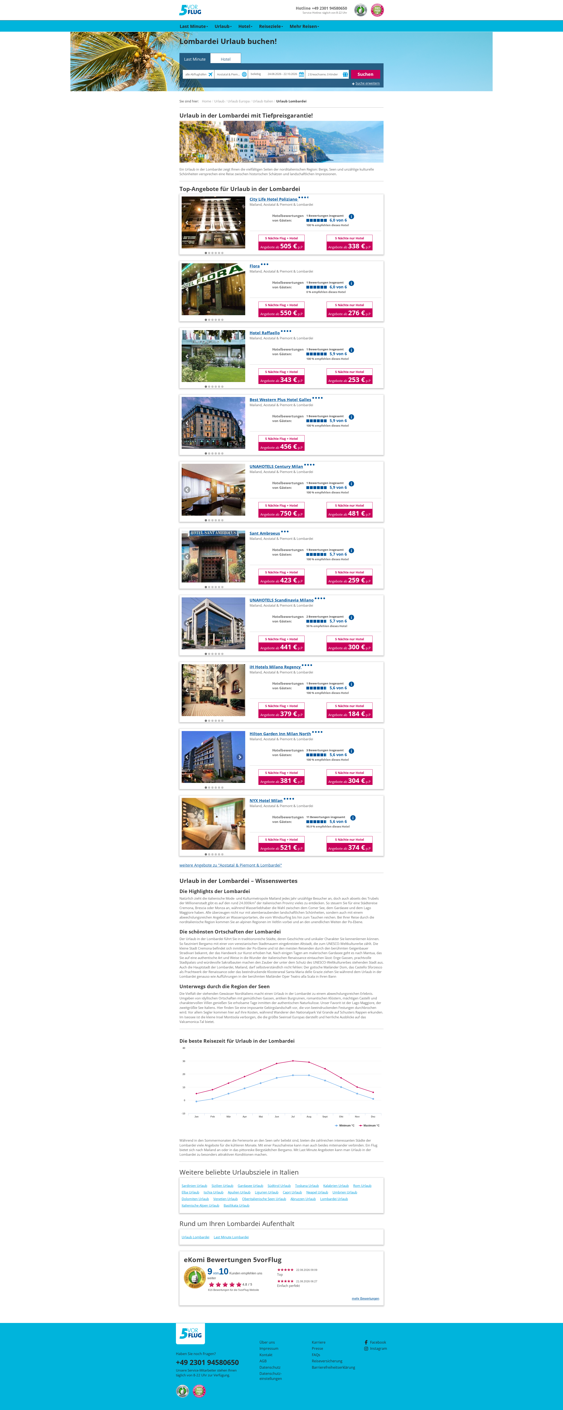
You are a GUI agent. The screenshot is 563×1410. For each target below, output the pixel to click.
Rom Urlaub (362, 1185)
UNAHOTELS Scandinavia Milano (282, 600)
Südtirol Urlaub (279, 1185)
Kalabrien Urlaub (336, 1185)
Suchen (365, 74)
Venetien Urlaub (225, 1199)
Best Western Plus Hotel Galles (280, 399)
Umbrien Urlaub (345, 1192)
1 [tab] (206, 253)
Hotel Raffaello (265, 332)
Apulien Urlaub (239, 1192)
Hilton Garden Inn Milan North (280, 733)
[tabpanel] (213, 222)
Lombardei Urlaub (334, 1199)
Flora (255, 266)
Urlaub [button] (222, 26)
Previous (187, 222)
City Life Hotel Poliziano (274, 199)
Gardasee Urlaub (250, 1185)
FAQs (316, 1354)
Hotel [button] (244, 26)
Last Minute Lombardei (231, 1237)
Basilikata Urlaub (236, 1205)
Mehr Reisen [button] (303, 26)
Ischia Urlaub (213, 1192)
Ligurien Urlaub (266, 1192)
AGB (263, 1361)
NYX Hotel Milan (266, 800)
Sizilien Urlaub (222, 1185)
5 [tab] (219, 253)
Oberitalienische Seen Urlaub (264, 1199)
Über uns (267, 1342)
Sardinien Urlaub (194, 1185)
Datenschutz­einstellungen (271, 1376)
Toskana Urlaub (307, 1185)
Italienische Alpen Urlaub (200, 1205)
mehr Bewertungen (365, 1298)
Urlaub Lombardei (195, 1237)
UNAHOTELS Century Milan (276, 466)
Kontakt (266, 1354)
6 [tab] (222, 253)
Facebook (378, 1342)
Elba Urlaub (190, 1192)
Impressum (269, 1348)
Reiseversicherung (327, 1361)
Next (239, 222)
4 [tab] (216, 253)
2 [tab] (209, 253)
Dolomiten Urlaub (195, 1199)
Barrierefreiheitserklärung (328, 1367)
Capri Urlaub (292, 1192)
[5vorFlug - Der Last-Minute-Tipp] (190, 10)
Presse (317, 1348)
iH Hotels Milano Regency (276, 667)
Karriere (318, 1342)
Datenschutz (270, 1367)
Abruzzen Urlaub (303, 1199)
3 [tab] (212, 253)
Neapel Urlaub (317, 1192)
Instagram (378, 1348)
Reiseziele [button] (270, 26)
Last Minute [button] (193, 26)
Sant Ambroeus (265, 533)
